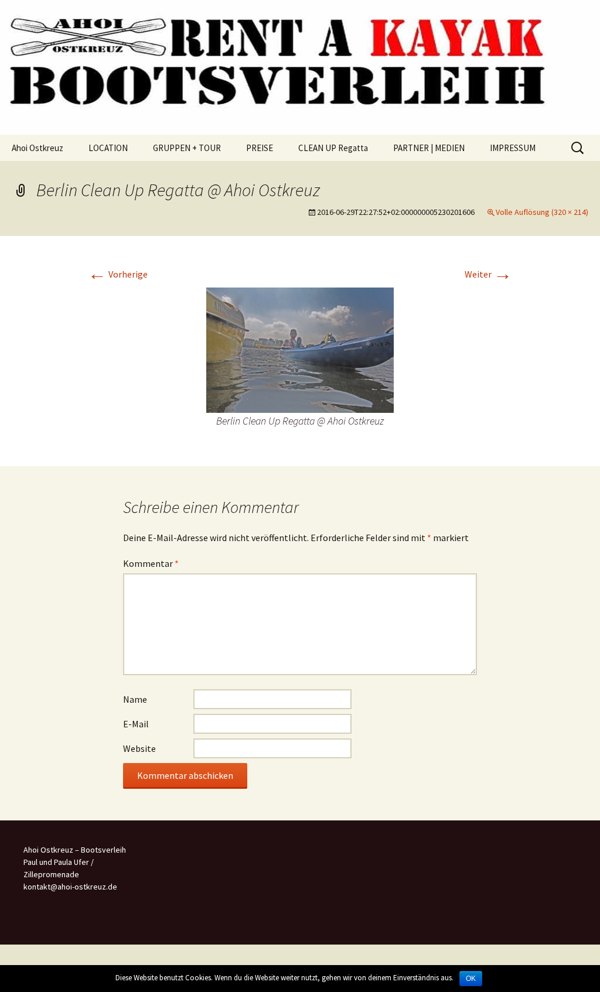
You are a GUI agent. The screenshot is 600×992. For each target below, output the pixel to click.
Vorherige (118, 274)
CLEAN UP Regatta (333, 147)
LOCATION (108, 147)
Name (135, 699)
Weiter (488, 274)
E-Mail (136, 724)
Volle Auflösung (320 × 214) (542, 212)
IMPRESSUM (513, 147)
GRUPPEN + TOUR (187, 147)
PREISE (259, 147)
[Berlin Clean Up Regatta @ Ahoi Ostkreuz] (300, 349)
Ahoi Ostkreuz (37, 147)
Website (139, 748)
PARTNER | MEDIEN (429, 147)
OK (471, 978)
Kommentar (151, 563)
